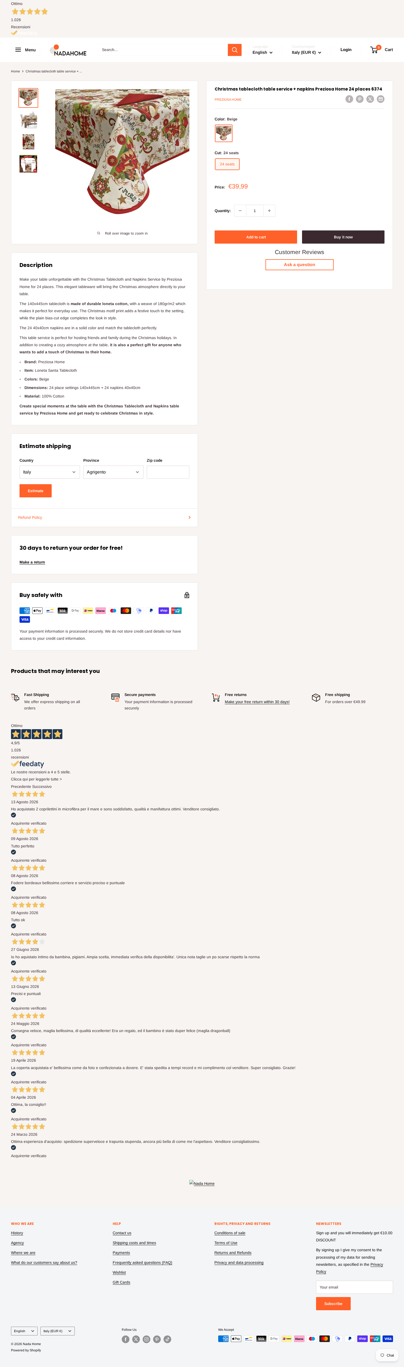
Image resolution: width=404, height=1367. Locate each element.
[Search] (235, 50)
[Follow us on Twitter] (136, 1339)
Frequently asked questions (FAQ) (142, 1262)
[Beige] (224, 133)
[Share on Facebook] (349, 99)
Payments (121, 1252)
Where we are (23, 1252)
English (19, 1331)
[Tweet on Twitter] (370, 99)
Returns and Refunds (232, 1252)
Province (91, 460)
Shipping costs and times (134, 1243)
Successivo (42, 786)
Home (15, 71)
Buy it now (343, 237)
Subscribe (333, 1303)
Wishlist (119, 1272)
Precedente (21, 786)
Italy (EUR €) (52, 1331)
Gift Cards (121, 1282)
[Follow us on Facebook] (125, 1339)
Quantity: (223, 210)
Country (27, 460)
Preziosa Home (228, 100)
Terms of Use (225, 1243)
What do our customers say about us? (44, 1262)
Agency (17, 1243)
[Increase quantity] (269, 210)
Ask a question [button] (299, 265)
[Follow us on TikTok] (167, 1339)
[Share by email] (380, 99)
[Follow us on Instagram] (146, 1339)
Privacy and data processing (239, 1262)
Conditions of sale (229, 1233)
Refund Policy (30, 517)
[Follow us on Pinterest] (157, 1339)
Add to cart (256, 237)
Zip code (154, 460)
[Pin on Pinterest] (360, 99)
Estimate (35, 491)
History (17, 1233)
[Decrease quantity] (240, 210)
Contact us (122, 1233)
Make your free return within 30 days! (257, 702)
